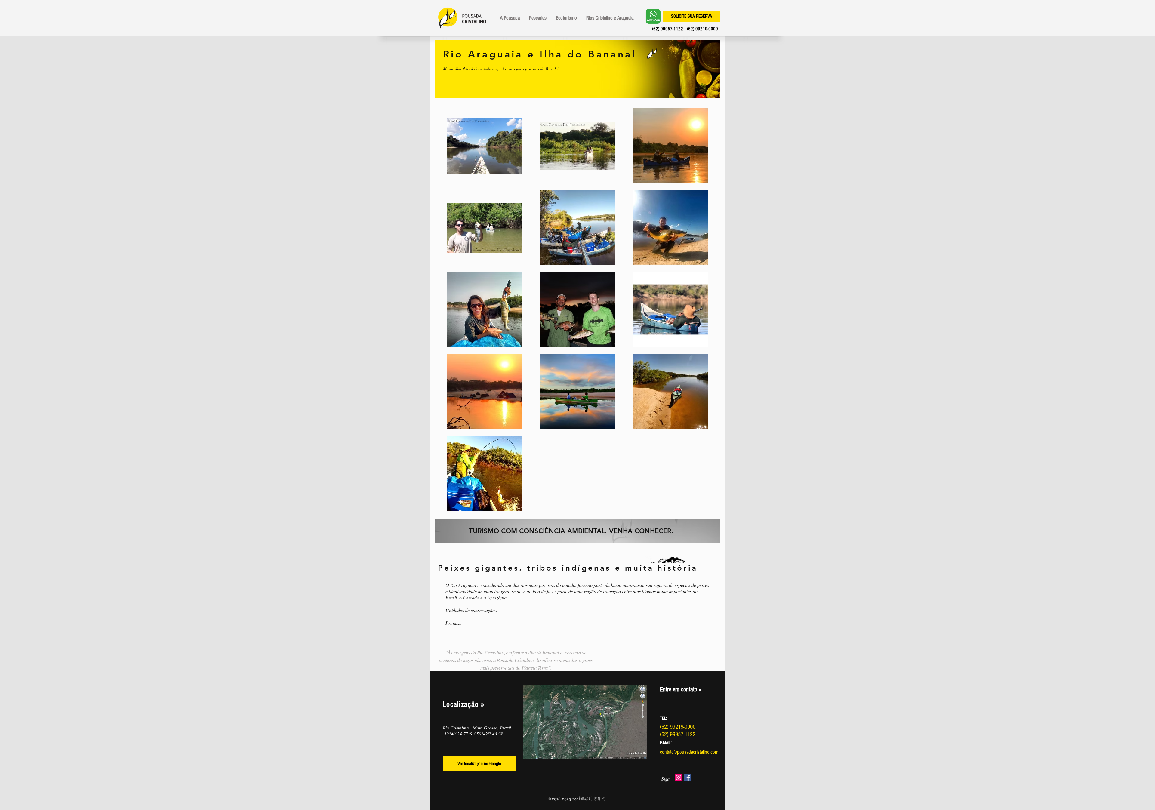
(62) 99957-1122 (667, 29)
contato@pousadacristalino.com (689, 752)
